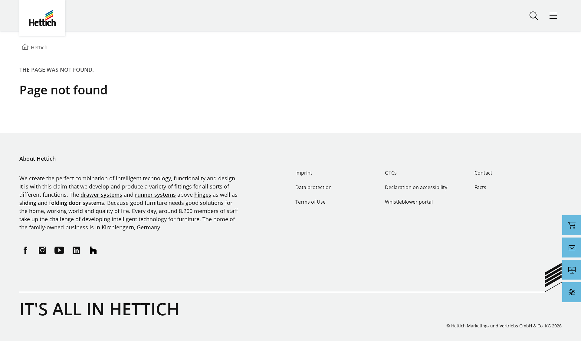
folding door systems (76, 202)
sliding (27, 202)
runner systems (155, 194)
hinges (202, 194)
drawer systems (101, 194)
